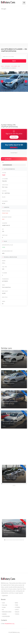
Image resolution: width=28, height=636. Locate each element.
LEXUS (17, 609)
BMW (16, 602)
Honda (4, 607)
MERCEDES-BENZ (6, 612)
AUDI (3, 602)
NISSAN (17, 612)
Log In (4, 8)
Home (2, 66)
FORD (16, 605)
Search (14, 61)
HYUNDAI (17, 607)
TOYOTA (17, 614)
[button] (2, 81)
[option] (14, 474)
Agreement (5, 595)
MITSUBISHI (7, 66)
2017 (19, 66)
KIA (3, 609)
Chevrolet (4, 605)
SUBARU (4, 614)
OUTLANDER (14, 66)
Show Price (14, 137)
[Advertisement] (14, 26)
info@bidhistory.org (9, 623)
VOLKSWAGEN (6, 616)
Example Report (14, 152)
